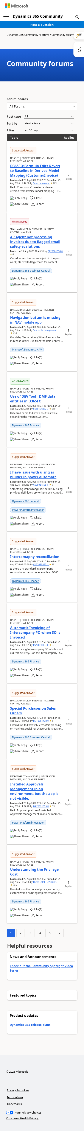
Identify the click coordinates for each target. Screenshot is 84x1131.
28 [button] (52, 564)
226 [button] (14, 884)
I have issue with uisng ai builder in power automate (33, 474)
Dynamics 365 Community (38, 16)
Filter (10, 130)
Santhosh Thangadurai (44, 330)
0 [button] (13, 254)
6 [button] (52, 720)
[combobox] (42, 106)
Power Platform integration (28, 510)
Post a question (42, 25)
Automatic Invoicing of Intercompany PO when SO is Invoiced (35, 632)
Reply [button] (24, 198)
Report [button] (40, 204)
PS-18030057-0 (41, 645)
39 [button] (53, 806)
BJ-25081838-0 (55, 251)
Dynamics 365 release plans (30, 1025)
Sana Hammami (41, 183)
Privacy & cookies (18, 1090)
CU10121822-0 (41, 408)
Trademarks (14, 1104)
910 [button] (53, 408)
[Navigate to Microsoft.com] (16, 5)
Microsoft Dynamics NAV (27, 349)
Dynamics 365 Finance (25, 425)
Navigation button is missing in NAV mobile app (35, 320)
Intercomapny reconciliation (34, 556)
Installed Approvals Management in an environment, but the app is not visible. (34, 791)
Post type (14, 116)
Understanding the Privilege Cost (34, 872)
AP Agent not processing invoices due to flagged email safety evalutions (35, 242)
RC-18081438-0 (41, 720)
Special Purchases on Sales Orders (33, 710)
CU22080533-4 (41, 564)
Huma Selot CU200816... (45, 881)
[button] (77, 17)
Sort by (12, 123)
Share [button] (25, 204)
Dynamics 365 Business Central (31, 271)
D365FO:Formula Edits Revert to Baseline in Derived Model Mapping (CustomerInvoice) (35, 171)
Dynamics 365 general (25, 501)
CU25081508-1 (41, 484)
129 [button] (54, 183)
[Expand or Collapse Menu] (6, 16)
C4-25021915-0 (41, 806)
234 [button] (14, 333)
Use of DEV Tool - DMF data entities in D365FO (33, 398)
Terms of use (15, 1097)
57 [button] (52, 645)
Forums (44, 35)
